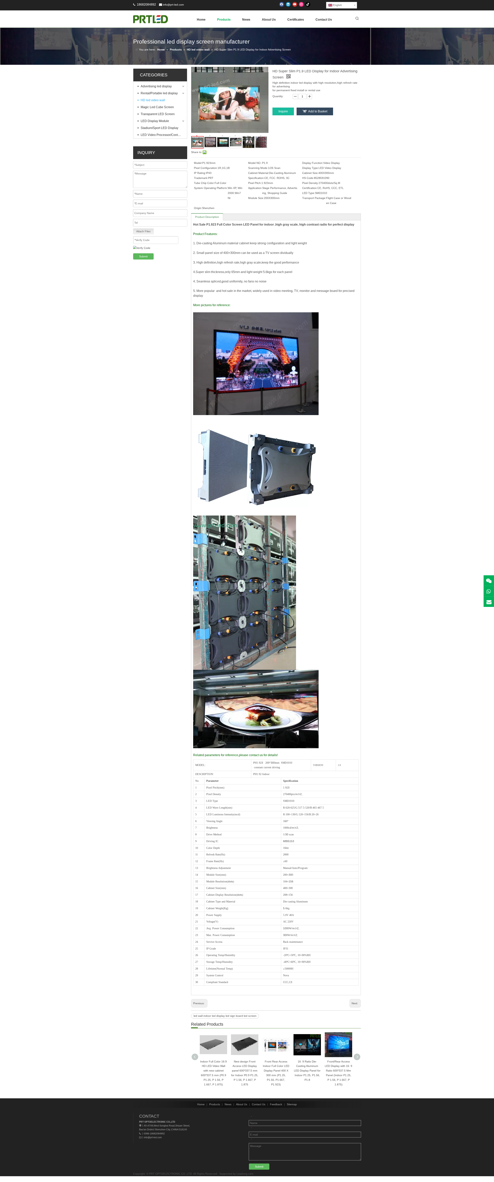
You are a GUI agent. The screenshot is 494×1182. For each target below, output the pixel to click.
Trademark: (201, 177)
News (228, 1104)
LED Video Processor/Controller (163, 134)
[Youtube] (294, 4)
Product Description (207, 216)
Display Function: (312, 162)
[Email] (488, 602)
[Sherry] (488, 580)
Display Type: (310, 167)
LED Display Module (155, 121)
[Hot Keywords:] (357, 18)
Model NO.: (255, 162)
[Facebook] (281, 4)
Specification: (256, 177)
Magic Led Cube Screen (157, 107)
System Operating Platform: (211, 188)
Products (214, 1104)
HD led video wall (153, 100)
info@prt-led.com (173, 4)
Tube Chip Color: (204, 183)
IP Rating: (200, 172)
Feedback (276, 1104)
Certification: (309, 188)
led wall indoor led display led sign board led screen (225, 1015)
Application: (255, 188)
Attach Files (143, 231)
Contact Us (258, 1104)
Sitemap (292, 1104)
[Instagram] (301, 4)
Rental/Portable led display (159, 93)
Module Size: (256, 198)
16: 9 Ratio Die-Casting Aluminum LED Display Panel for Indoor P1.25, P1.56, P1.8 (307, 1070)
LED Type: (308, 193)
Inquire (283, 111)
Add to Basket (317, 111)
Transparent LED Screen (158, 114)
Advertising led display (156, 86)
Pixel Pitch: (254, 183)
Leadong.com (245, 1173)
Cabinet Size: (310, 172)
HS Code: (308, 177)
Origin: (198, 208)
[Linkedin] (288, 4)
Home (201, 1104)
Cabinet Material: (258, 172)
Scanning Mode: (258, 167)
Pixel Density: (310, 183)
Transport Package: (314, 198)
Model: (198, 162)
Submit (143, 256)
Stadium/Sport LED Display (159, 128)
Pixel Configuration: (206, 167)
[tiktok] (307, 4)
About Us (241, 1104)
